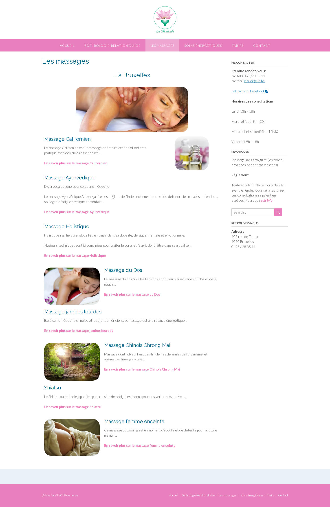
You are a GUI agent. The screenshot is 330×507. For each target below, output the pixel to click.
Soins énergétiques (203, 45)
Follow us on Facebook (248, 91)
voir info (267, 200)
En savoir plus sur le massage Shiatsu (72, 407)
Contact (261, 45)
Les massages (162, 45)
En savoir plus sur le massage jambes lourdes (78, 330)
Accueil (67, 45)
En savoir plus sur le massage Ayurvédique (77, 212)
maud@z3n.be (254, 81)
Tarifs (237, 45)
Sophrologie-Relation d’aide (113, 45)
